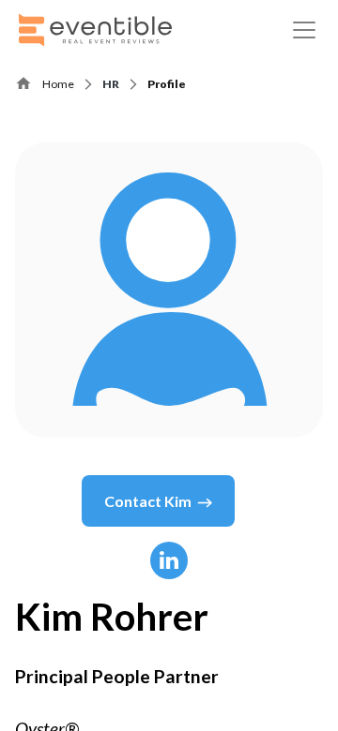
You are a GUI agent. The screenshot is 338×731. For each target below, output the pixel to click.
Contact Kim (148, 501)
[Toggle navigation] (304, 30)
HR (110, 84)
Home (58, 84)
